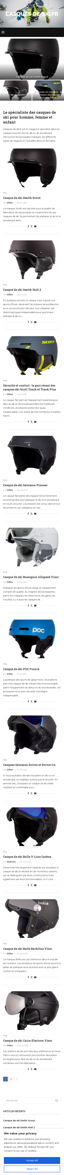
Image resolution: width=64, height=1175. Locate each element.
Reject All (32, 1169)
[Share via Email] (35, 226)
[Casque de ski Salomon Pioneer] (32, 455)
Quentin (11, 862)
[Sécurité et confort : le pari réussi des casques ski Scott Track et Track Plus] (48, 90)
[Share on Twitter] (31, 226)
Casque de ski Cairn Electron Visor (27, 1040)
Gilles (10, 203)
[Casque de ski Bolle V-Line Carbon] (32, 826)
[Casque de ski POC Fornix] (32, 639)
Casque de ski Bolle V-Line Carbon (27, 857)
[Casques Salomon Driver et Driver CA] (32, 734)
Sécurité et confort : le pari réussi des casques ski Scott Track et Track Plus (29, 387)
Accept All (32, 1160)
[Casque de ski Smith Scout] (32, 59)
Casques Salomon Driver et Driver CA (29, 765)
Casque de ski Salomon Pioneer (25, 485)
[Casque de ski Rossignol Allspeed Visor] (32, 547)
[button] (4, 69)
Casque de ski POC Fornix (21, 669)
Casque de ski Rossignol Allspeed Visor (31, 577)
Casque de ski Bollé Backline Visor (27, 949)
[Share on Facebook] (28, 226)
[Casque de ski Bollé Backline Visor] (32, 918)
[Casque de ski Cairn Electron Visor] (32, 1010)
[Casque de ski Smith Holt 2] (16, 90)
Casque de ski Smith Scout (32, 76)
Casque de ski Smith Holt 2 (16, 96)
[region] (32, 1152)
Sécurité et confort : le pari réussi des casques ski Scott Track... (48, 95)
